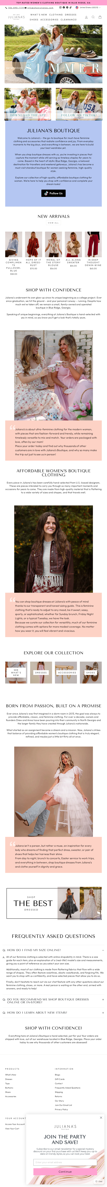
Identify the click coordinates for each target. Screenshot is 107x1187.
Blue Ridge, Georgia (66, 160)
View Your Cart (12, 1128)
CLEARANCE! (69, 19)
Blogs (57, 1074)
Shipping (59, 1092)
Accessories (49, 19)
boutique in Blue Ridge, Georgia (53, 307)
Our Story (59, 1101)
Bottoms (9, 1088)
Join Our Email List (63, 1105)
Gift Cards (60, 1079)
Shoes (34, 19)
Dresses (71, 14)
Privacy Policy (61, 1109)
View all (53, 223)
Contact (59, 1083)
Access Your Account (15, 1124)
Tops (7, 1083)
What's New (38, 14)
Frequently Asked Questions (67, 1088)
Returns (58, 1096)
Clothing (56, 14)
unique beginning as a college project (75, 297)
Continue (65, 1171)
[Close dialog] (101, 1117)
